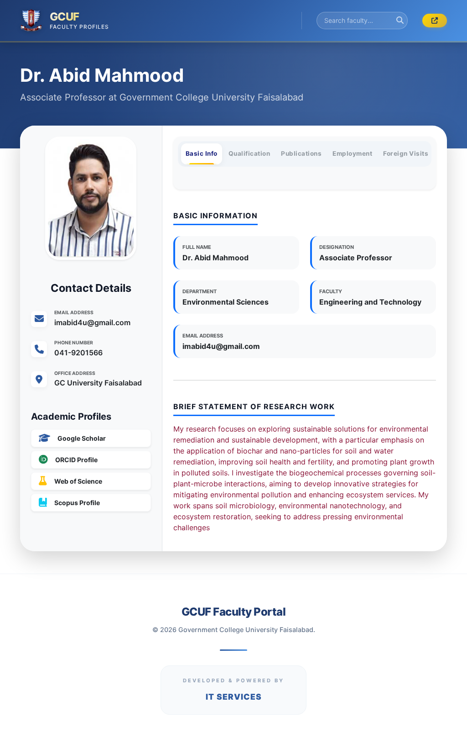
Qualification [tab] (249, 153)
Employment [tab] (352, 153)
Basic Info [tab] (202, 153)
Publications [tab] (301, 153)
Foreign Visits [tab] (405, 153)
